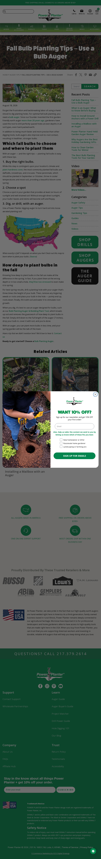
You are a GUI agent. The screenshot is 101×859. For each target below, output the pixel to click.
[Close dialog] (95, 394)
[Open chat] (93, 851)
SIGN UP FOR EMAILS (74, 455)
